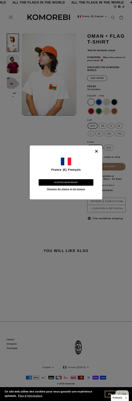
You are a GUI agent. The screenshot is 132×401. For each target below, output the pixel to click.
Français (117, 397)
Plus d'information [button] (30, 396)
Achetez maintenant (66, 182)
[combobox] (120, 398)
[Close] (96, 151)
